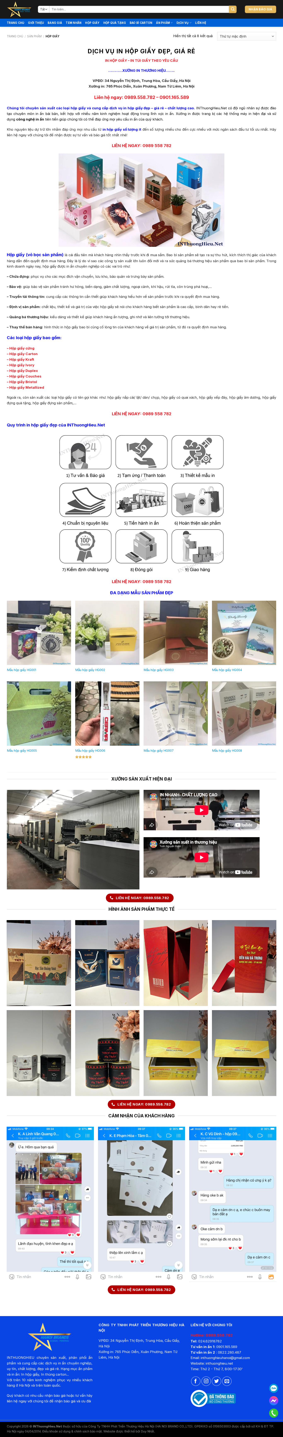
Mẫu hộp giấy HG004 (227, 670)
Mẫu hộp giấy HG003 (159, 670)
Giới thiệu (36, 22)
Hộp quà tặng (114, 22)
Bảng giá (55, 22)
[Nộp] (233, 9)
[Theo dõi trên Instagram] (206, 1381)
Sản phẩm (34, 36)
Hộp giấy (92, 22)
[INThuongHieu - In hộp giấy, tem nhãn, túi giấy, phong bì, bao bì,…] (19, 9)
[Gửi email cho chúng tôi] (227, 1381)
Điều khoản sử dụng (56, 1431)
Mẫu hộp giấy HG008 (227, 751)
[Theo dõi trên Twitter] (216, 1381)
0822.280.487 (229, 1352)
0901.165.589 (174, 97)
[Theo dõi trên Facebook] (196, 1381)
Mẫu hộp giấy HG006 (90, 751)
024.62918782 (210, 1341)
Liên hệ (200, 22)
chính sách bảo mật (88, 1431)
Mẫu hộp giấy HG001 (21, 670)
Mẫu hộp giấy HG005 (22, 751)
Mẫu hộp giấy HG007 (159, 751)
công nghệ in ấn (30, 119)
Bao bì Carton (141, 22)
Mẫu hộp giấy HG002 (90, 670)
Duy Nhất (147, 1431)
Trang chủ (15, 22)
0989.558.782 (139, 97)
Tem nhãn (73, 22)
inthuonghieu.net (219, 1363)
